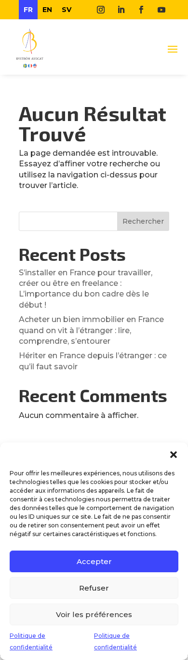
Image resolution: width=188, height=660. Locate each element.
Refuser (94, 588)
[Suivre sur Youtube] (161, 9)
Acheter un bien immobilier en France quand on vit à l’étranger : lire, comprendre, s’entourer (91, 330)
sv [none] (66, 9)
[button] (173, 454)
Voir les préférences (94, 614)
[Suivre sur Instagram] (100, 9)
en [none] (47, 9)
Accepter (94, 561)
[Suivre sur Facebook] (141, 9)
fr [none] (28, 9)
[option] (47, 9)
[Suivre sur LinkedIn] (121, 9)
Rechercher (143, 221)
